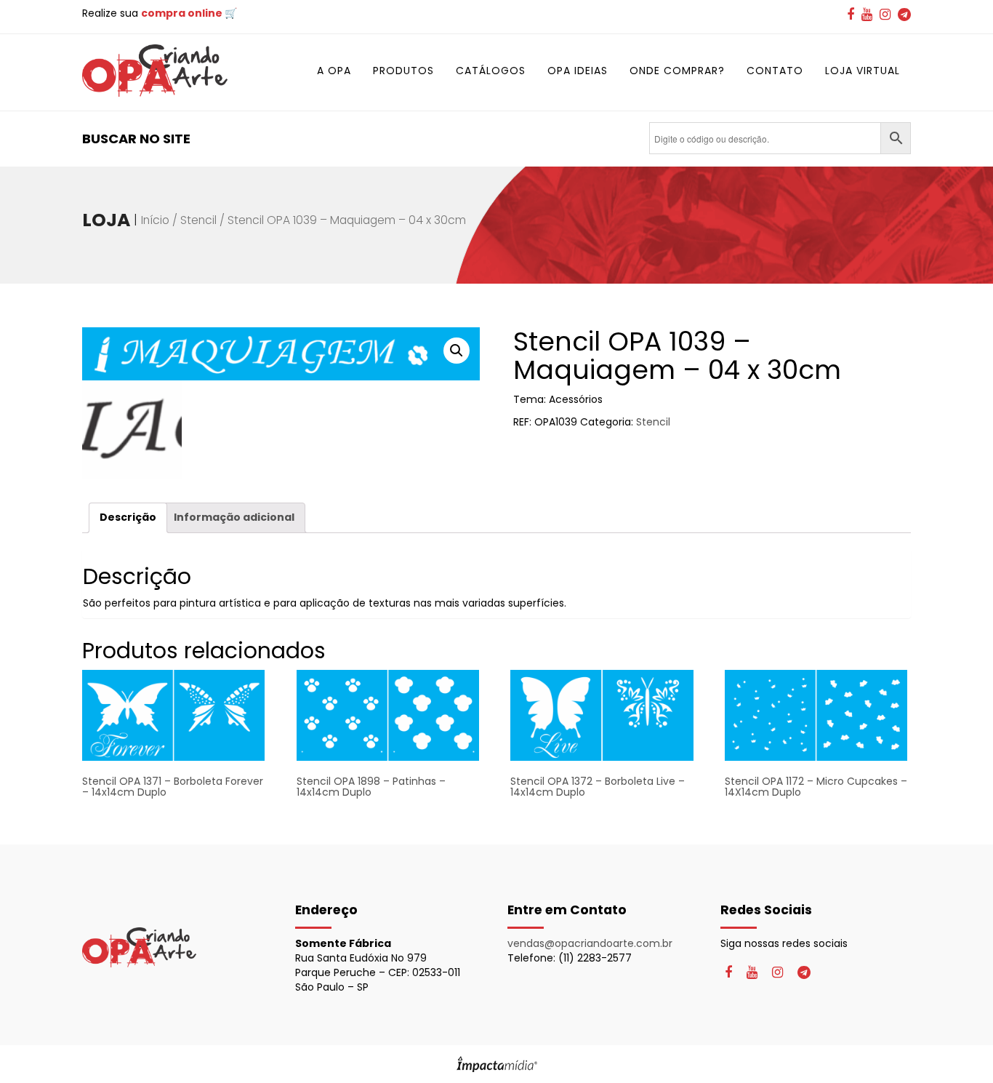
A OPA (334, 70)
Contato (775, 70)
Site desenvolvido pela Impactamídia (497, 1064)
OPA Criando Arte (155, 70)
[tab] (128, 517)
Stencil (198, 220)
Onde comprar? (677, 70)
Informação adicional (234, 517)
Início (155, 220)
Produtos (403, 70)
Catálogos (491, 70)
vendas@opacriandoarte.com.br (589, 943)
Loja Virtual (862, 70)
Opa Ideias (577, 70)
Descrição (128, 517)
